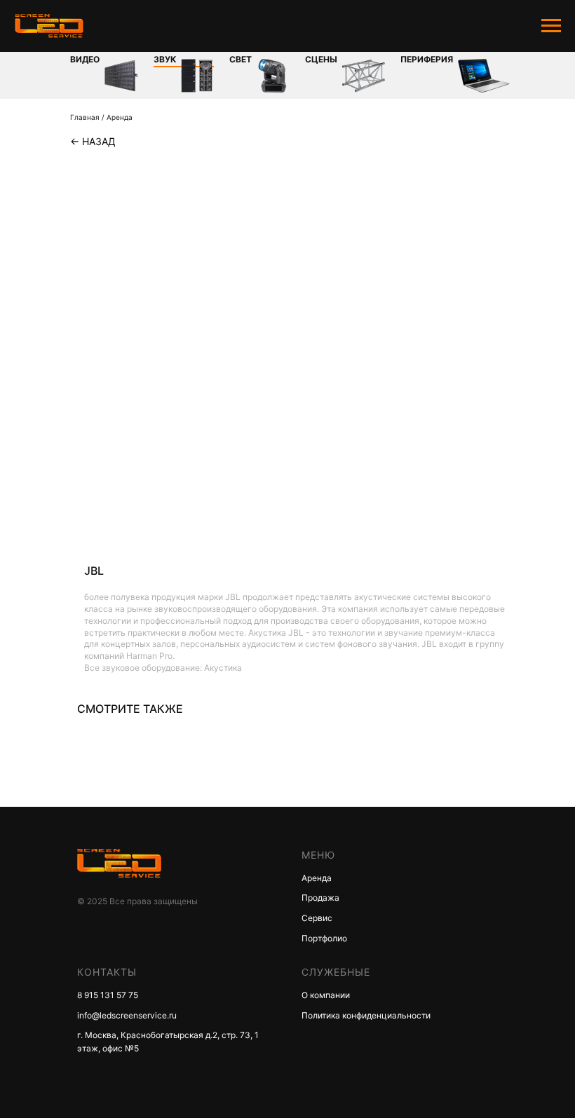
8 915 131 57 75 (107, 995)
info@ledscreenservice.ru (127, 1015)
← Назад (93, 141)
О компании (326, 995)
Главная (85, 117)
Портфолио (324, 938)
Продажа (320, 897)
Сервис (317, 918)
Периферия (426, 59)
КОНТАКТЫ (107, 972)
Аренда (120, 117)
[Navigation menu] (551, 26)
